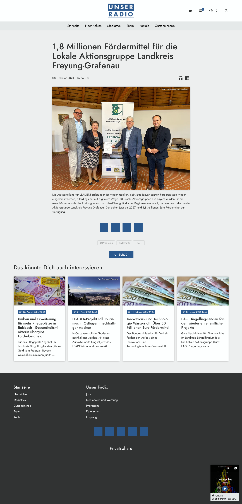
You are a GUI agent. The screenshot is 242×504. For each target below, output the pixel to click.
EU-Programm (106, 243)
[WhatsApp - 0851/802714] (45, 10)
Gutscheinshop (165, 25)
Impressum (92, 406)
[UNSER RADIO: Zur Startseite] (121, 11)
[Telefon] (38, 10)
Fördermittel (124, 243)
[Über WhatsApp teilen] (127, 227)
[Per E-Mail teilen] (138, 227)
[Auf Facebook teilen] (104, 227)
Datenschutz (93, 411)
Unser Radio (97, 387)
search (226, 11)
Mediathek (114, 25)
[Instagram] (31, 10)
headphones (180, 78)
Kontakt (144, 25)
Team (130, 25)
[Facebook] (24, 10)
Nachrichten (93, 25)
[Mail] (17, 10)
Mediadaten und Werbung (102, 400)
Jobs (88, 394)
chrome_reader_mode (187, 78)
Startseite (73, 25)
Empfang (91, 417)
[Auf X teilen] (115, 227)
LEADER (139, 243)
